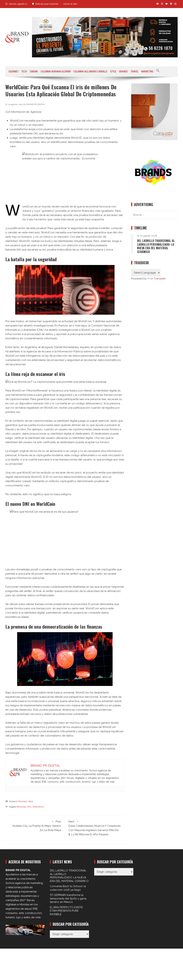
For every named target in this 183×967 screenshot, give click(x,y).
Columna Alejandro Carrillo (90, 71)
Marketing (147, 71)
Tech (24, 71)
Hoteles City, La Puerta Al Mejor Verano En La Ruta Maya (36, 826)
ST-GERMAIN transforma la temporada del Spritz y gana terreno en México (68, 898)
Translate (159, 278)
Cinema (34, 71)
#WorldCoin (38, 806)
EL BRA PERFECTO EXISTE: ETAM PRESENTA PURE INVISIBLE (66, 911)
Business (22, 801)
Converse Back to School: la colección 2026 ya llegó (68, 888)
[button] (158, 71)
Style (113, 71)
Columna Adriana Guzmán (56, 71)
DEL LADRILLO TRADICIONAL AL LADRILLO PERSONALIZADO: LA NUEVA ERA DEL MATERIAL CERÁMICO (156, 246)
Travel (135, 71)
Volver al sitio (70, 4)
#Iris (29, 806)
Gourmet (14, 71)
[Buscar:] (154, 214)
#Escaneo (21, 806)
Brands (123, 71)
